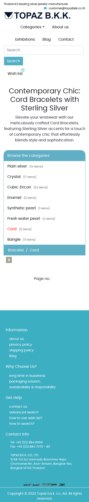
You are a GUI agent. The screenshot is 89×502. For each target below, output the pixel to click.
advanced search (23, 412)
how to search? (21, 424)
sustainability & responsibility (32, 387)
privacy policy (20, 344)
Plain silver (25, 166)
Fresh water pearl (31, 218)
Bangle (21, 239)
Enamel (21, 198)
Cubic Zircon (27, 187)
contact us (18, 406)
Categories (30, 27)
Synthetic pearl (28, 208)
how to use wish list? (25, 418)
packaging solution (24, 381)
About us (60, 27)
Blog (46, 39)
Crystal (21, 177)
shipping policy (21, 350)
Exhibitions (25, 39)
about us (16, 339)
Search (13, 61)
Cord (19, 229)
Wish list (16, 72)
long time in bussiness (27, 376)
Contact (66, 39)
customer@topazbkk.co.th (67, 8)
